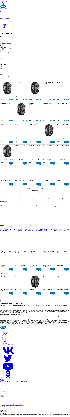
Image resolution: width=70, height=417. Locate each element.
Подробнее (2, 415)
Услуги (3, 28)
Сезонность (2, 45)
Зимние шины (7, 20)
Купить (11, 99)
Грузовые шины (5, 23)
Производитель (3, 47)
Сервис (3, 3)
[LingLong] (7, 198)
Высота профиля (3, 41)
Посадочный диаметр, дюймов (5, 43)
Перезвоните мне (3, 11)
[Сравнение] (1, 17)
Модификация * (3, 70)
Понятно (1, 416)
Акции (3, 26)
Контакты (4, 27)
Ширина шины (3, 39)
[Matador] (21, 198)
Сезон (1, 72)
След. (42, 188)
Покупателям (4, 1)
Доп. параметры (3, 77)
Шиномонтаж (4, 343)
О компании (4, 341)
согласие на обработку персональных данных (14, 404)
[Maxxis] (35, 198)
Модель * (2, 66)
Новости (3, 342)
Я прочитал (11, 404)
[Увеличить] (1, 105)
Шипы (1, 49)
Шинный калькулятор (6, 339)
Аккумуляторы (5, 25)
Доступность (2, 51)
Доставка (4, 2)
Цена (1, 53)
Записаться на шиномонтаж (5, 18)
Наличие (1, 75)
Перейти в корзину (3, 410)
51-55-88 (2, 10)
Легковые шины (5, 332)
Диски (3, 22)
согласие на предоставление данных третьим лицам (15, 405)
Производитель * (3, 64)
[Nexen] (62, 198)
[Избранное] (1, 15)
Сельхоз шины (5, 24)
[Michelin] (49, 198)
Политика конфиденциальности (8, 344)
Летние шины (7, 21)
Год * (1, 68)
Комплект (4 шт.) (3, 57)
